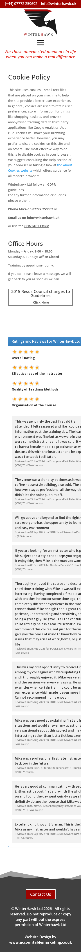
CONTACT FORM (36, 226)
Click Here (40, 302)
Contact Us (40, 894)
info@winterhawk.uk (58, 3)
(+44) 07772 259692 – (23, 3)
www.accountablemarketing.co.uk (40, 942)
